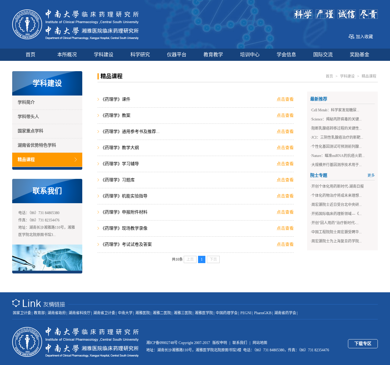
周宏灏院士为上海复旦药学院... (336, 241)
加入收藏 (364, 36)
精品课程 (26, 159)
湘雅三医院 (183, 313)
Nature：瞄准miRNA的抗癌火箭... (338, 156)
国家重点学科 (30, 131)
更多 (371, 175)
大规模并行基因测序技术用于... (336, 165)
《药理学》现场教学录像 (125, 228)
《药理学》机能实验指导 (125, 196)
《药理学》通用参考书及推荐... (131, 131)
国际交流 (323, 54)
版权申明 (219, 343)
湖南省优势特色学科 (37, 145)
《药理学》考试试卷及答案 (127, 244)
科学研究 (140, 54)
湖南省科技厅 (79, 313)
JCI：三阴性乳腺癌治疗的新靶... (337, 137)
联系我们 (239, 343)
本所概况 (67, 54)
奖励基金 (359, 54)
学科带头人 (28, 116)
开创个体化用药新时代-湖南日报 (337, 186)
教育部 (39, 313)
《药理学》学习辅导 (121, 164)
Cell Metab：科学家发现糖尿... (335, 110)
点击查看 (285, 99)
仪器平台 (176, 54)
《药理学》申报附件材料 (126, 212)
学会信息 (286, 54)
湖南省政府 (57, 313)
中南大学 (125, 313)
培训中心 (250, 54)
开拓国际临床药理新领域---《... (336, 214)
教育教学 (213, 54)
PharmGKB (262, 313)
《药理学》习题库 (120, 180)
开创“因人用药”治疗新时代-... (335, 223)
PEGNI (245, 313)
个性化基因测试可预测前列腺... (336, 146)
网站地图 (260, 343)
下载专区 (362, 343)
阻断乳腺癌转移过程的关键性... (336, 128)
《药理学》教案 (117, 115)
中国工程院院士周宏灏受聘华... (336, 232)
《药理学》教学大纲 (121, 147)
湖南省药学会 (285, 313)
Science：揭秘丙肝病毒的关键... (336, 119)
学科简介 (26, 102)
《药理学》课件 (117, 99)
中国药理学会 (227, 313)
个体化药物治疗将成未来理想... (336, 195)
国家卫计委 (22, 313)
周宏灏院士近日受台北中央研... (336, 205)
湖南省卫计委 (104, 313)
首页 (30, 54)
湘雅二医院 (162, 313)
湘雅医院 (142, 313)
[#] (75, 38)
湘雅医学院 (204, 313)
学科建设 (103, 54)
